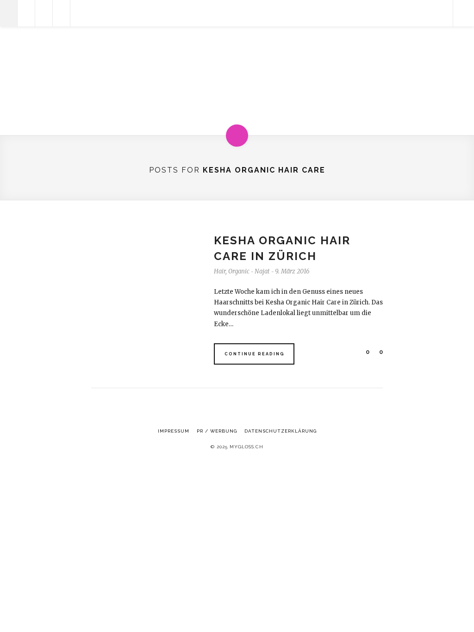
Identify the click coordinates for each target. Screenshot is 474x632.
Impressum (173, 431)
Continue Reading (255, 354)
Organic (238, 271)
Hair (219, 271)
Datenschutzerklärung (280, 431)
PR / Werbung (217, 431)
